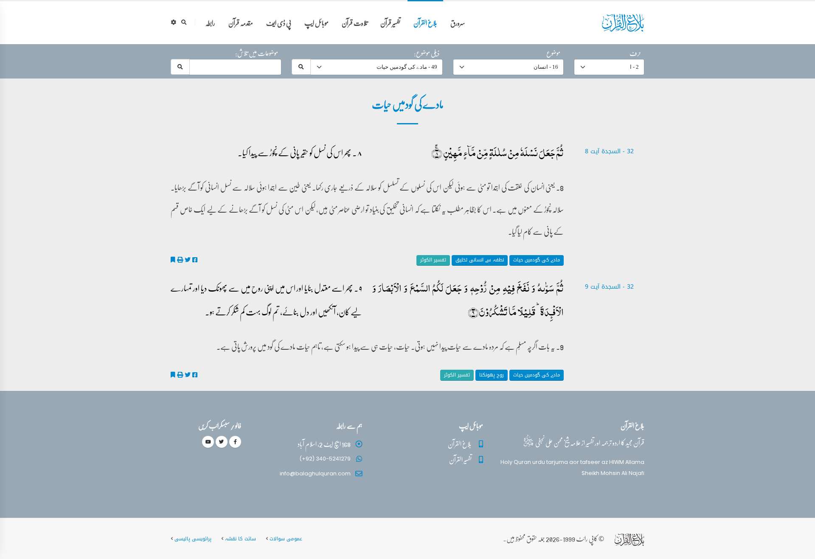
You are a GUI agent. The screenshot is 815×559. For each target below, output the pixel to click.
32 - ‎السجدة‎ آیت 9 (609, 286)
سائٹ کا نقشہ (240, 538)
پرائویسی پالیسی (192, 538)
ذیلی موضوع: (426, 53)
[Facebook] (235, 442)
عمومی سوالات (286, 538)
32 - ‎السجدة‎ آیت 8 (609, 151)
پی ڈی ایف (278, 22)
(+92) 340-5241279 (325, 458)
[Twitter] (222, 442)
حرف (635, 53)
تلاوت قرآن (355, 22)
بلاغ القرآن (425, 22)
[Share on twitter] (188, 260)
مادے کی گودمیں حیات (536, 260)
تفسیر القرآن (460, 459)
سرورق (457, 22)
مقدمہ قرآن (240, 22)
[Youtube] (208, 442)
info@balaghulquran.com (315, 473)
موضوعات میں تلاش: (256, 53)
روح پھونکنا (491, 375)
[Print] (180, 260)
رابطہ (210, 22)
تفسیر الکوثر (433, 260)
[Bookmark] (173, 260)
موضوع (553, 53)
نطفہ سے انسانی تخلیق (479, 260)
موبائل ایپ (316, 22)
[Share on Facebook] (194, 260)
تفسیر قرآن (390, 22)
